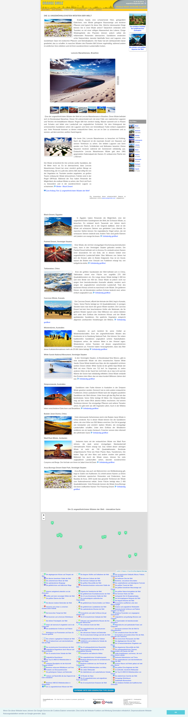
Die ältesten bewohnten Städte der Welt (58, 578)
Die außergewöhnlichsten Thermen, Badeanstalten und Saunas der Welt (124, 650)
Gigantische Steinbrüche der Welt (91, 591)
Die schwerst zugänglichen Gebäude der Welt (60, 639)
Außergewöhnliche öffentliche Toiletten (93, 639)
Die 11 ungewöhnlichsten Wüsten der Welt (59, 687)
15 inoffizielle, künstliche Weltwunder (126, 670)
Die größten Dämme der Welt (55, 598)
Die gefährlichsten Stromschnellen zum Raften (95, 603)
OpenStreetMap (132, 571)
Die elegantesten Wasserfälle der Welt (127, 647)
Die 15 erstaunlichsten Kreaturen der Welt (94, 683)
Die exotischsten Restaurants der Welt (127, 639)
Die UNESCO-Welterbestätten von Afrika (93, 667)
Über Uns (91, 9)
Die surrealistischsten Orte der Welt (126, 632)
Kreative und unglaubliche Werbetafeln (127, 607)
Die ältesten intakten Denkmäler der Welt (59, 603)
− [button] (43, 518)
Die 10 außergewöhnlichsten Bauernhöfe (93, 647)
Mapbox (124, 571)
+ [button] (43, 515)
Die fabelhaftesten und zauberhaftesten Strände (96, 672)
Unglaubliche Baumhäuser (54, 657)
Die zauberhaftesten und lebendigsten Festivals (130, 583)
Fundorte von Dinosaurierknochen (56, 670)
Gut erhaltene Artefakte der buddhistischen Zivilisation (137, 28)
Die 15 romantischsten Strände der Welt (58, 653)
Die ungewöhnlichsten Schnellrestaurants (93, 657)
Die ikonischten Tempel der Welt (56, 613)
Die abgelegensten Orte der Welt (125, 641)
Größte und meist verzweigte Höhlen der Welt (60, 596)
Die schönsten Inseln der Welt (90, 625)
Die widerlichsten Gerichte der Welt (126, 676)
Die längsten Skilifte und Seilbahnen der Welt (95, 574)
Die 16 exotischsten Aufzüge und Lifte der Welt (95, 635)
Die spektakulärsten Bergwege (55, 583)
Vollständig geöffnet (110, 236)
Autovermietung (80, 9)
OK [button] (176, 712)
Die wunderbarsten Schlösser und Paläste (59, 628)
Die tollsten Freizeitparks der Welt (56, 621)
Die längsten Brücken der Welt (124, 600)
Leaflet (118, 571)
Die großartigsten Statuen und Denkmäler (59, 672)
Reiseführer (46, 9)
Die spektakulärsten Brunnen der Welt (92, 609)
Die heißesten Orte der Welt (124, 578)
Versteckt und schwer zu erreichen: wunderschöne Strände (55, 607)
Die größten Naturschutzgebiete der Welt (128, 591)
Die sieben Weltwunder (88, 670)
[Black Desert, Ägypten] (118, 80)
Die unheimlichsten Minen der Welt (57, 581)
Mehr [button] (44, 713)
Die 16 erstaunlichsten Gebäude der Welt (93, 617)
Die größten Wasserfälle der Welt (91, 583)
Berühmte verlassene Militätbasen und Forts (60, 667)
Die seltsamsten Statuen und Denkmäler (93, 632)
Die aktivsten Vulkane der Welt (90, 578)
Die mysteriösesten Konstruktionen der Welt (60, 647)
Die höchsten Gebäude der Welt (91, 581)
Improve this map (142, 571)
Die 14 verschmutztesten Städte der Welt (94, 596)
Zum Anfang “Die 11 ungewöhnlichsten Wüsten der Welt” (68, 191)
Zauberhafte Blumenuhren (123, 680)
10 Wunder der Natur (87, 676)
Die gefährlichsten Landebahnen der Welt (93, 607)
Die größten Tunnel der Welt (124, 585)
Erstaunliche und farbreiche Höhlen (91, 653)
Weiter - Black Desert (64, 186)
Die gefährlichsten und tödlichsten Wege (58, 585)
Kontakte (99, 9)
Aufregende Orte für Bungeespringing (126, 596)
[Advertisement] (109, 175)
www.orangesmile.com (108, 198)
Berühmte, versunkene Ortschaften (126, 581)
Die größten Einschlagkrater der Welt (126, 667)
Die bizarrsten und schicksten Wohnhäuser (59, 617)
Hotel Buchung (56, 9)
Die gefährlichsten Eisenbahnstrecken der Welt (95, 594)
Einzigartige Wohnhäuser (123, 678)
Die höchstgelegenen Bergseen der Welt (127, 598)
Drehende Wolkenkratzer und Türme (126, 657)
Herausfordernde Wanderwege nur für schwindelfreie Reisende (90, 650)
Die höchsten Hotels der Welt (124, 594)
